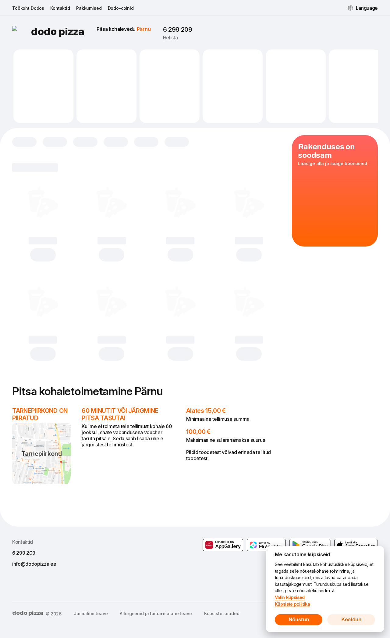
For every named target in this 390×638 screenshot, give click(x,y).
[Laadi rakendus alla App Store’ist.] (356, 545)
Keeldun (351, 619)
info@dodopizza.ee (34, 564)
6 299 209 (177, 29)
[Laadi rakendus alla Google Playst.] (266, 545)
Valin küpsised (290, 597)
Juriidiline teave (91, 613)
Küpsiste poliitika (292, 604)
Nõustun (299, 619)
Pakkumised (89, 8)
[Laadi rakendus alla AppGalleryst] (223, 545)
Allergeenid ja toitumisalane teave (156, 613)
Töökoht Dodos (28, 8)
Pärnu (144, 29)
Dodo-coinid (121, 8)
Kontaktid (60, 8)
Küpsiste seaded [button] (221, 613)
